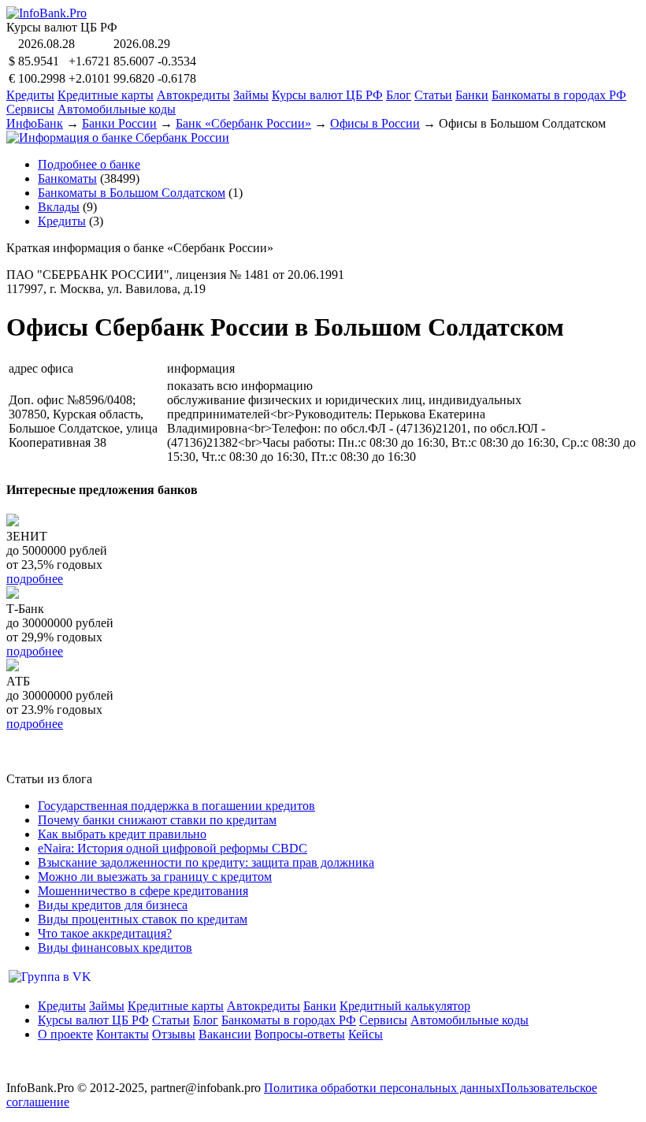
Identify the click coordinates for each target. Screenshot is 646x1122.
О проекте (65, 1034)
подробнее (34, 578)
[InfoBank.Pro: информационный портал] (46, 13)
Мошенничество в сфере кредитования (143, 890)
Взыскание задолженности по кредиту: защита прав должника (206, 862)
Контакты (122, 1034)
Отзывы (173, 1034)
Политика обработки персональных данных (382, 1087)
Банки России (119, 123)
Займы (251, 95)
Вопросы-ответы (299, 1034)
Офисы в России (375, 123)
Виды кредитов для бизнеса (112, 905)
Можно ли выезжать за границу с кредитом (155, 876)
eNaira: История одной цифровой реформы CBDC (172, 848)
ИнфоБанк (34, 123)
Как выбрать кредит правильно (122, 834)
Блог (398, 95)
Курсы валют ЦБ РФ (327, 95)
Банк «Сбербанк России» (243, 123)
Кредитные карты (106, 95)
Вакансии (225, 1034)
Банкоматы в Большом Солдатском (131, 192)
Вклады (59, 207)
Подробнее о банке (89, 164)
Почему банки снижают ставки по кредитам (157, 820)
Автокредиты (193, 95)
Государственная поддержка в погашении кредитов (176, 805)
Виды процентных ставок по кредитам (142, 919)
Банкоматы (67, 178)
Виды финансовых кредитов (115, 947)
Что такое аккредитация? (105, 933)
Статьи (433, 95)
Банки (471, 95)
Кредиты (30, 95)
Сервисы (30, 109)
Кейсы (365, 1034)
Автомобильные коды (117, 109)
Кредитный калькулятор (405, 1005)
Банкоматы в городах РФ (559, 95)
